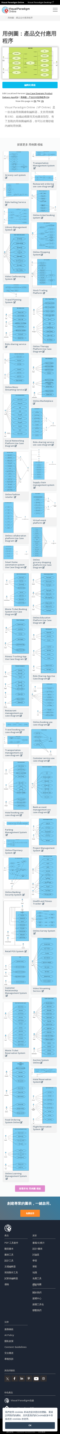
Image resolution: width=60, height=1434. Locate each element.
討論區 (35, 1254)
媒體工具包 (38, 1304)
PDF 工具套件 (11, 1242)
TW (38, 101)
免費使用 (30, 1213)
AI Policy (9, 1335)
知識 (34, 1272)
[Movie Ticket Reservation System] (16, 1057)
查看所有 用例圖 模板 (30, 1188)
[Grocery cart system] (16, 179)
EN (35, 101)
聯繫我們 (36, 1310)
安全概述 (8, 1352)
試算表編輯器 (11, 1278)
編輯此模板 (30, 84)
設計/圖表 (37, 1248)
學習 (34, 1260)
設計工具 (8, 1260)
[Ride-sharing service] (16, 348)
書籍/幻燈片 (38, 1242)
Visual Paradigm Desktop (40, 2)
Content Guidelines (15, 1346)
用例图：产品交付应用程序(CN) (34, 97)
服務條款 (8, 1329)
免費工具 (36, 1278)
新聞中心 (36, 1298)
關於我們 (36, 1292)
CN (42, 101)
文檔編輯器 (10, 1266)
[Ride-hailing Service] (16, 206)
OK (30, 1425)
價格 (6, 1284)
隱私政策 (8, 1341)
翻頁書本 (8, 1248)
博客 (34, 1266)
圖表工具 (8, 1254)
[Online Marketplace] (44, 405)
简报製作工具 (11, 1272)
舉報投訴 (8, 1358)
